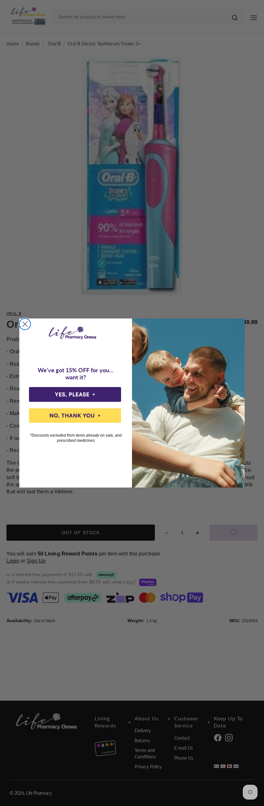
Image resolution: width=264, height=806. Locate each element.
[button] (75, 394)
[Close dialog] (25, 324)
